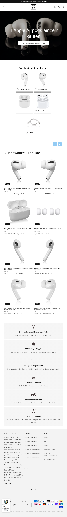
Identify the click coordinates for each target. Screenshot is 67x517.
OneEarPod (11, 511)
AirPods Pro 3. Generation (32, 457)
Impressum (60, 511)
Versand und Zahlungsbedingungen (50, 454)
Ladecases (27, 461)
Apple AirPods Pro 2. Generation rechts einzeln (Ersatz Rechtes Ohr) (47, 308)
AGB (49, 511)
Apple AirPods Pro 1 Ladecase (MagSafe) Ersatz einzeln (17, 229)
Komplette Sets (28, 469)
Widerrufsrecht (29, 511)
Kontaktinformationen (58, 512)
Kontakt (46, 445)
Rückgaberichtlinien (49, 449)
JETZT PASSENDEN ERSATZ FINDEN (33, 43)
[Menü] (9, 500)
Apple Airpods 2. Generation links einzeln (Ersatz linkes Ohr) (47, 269)
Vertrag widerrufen (49, 459)
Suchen (46, 437)
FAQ (45, 441)
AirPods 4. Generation (30, 445)
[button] (4, 7)
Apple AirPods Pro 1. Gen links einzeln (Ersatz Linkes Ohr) (17, 189)
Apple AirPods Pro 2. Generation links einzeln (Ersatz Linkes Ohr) (17, 308)
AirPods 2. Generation (30, 437)
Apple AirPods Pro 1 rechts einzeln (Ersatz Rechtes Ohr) (48, 189)
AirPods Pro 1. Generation (32, 449)
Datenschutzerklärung (40, 511)
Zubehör (26, 465)
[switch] (6, 510)
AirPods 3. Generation (30, 441)
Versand (53, 511)
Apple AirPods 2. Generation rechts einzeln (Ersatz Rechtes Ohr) (18, 269)
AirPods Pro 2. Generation (32, 453)
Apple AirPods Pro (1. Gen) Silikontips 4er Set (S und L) (47, 229)
